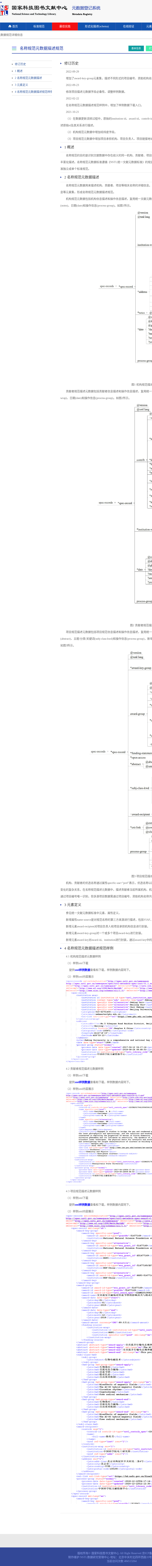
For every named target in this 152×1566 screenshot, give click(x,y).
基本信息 (136, 48)
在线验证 (128, 26)
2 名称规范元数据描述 (28, 77)
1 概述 (19, 71)
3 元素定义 (21, 84)
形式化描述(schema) (97, 26)
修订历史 (20, 64)
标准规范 (39, 26)
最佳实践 (64, 26)
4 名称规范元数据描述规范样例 (30, 91)
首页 (15, 26)
